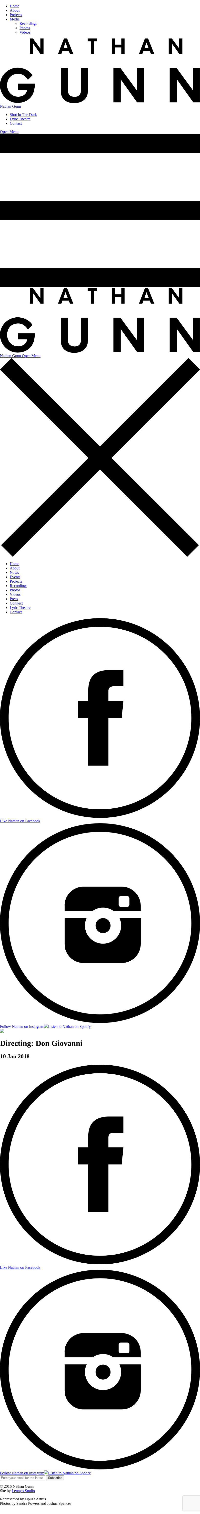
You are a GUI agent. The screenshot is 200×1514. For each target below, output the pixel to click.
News (14, 572)
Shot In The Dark (23, 115)
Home (14, 6)
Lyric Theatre (20, 119)
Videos (25, 32)
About (15, 10)
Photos (25, 28)
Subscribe (55, 1478)
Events (15, 577)
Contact (16, 123)
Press (14, 599)
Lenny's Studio (23, 1491)
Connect (16, 603)
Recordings (28, 23)
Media (15, 19)
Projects (16, 15)
